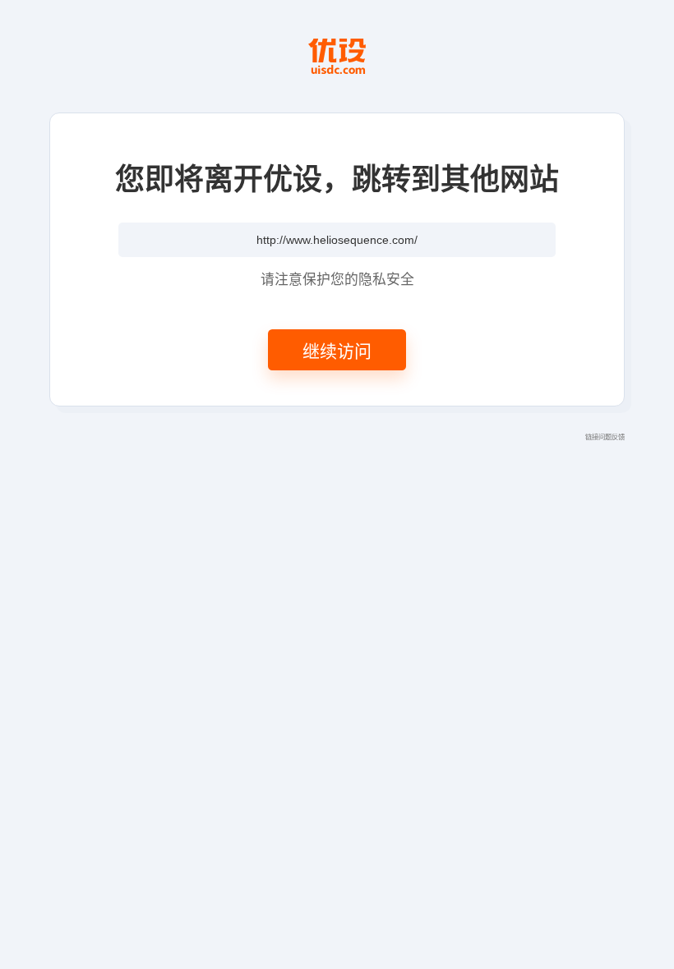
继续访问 (337, 350)
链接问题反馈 (605, 436)
